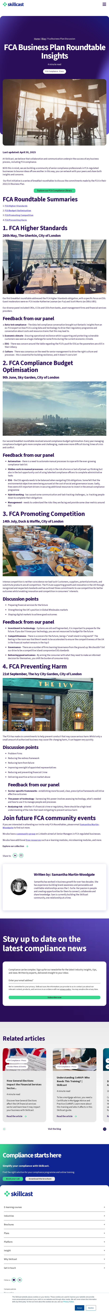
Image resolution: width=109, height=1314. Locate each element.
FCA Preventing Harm (16, 220)
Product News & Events (16, 1066)
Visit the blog (54, 1129)
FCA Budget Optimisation (18, 210)
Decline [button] (91, 1308)
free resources (33, 840)
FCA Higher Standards (16, 206)
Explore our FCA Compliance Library (54, 190)
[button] (4, 1129)
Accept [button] (79, 1308)
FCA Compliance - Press (54, 71)
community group (26, 834)
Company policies (10, 1289)
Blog (43, 38)
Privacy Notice (68, 1301)
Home (37, 38)
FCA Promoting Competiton (19, 215)
